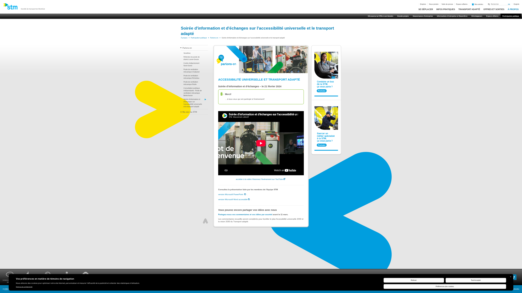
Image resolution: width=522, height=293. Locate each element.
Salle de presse (447, 4)
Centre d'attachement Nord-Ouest (191, 64)
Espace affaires (492, 16)
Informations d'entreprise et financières (452, 16)
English (516, 4)
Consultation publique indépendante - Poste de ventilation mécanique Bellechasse (193, 91)
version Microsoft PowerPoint (231, 194)
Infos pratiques (445, 9)
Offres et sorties (493, 9)
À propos (513, 9)
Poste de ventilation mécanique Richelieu (191, 77)
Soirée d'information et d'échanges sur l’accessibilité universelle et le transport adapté (193, 103)
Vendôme (187, 53)
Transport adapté (469, 9)
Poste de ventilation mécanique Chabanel (192, 71)
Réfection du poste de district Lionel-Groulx (192, 58)
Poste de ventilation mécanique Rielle (191, 83)
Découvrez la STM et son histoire (380, 16)
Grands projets (403, 16)
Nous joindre (434, 4)
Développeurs (476, 16)
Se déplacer (425, 9)
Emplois (423, 4)
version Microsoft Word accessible (233, 199)
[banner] (24, 7)
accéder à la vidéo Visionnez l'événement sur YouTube (259, 179)
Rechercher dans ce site (489, 4)
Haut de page (205, 221)
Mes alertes (478, 4)
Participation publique (510, 16)
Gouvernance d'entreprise (423, 16)
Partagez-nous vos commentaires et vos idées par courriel (245, 214)
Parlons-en (214, 38)
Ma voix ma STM (189, 112)
